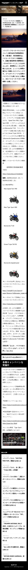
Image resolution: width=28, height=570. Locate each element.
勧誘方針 (14, 565)
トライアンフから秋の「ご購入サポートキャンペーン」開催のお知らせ (14, 479)
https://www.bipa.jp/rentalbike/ (13, 174)
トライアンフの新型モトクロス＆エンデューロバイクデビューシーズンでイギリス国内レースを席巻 (14, 490)
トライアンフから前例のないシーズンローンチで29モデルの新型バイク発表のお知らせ (14, 502)
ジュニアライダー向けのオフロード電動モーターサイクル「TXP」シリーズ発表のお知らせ (14, 514)
